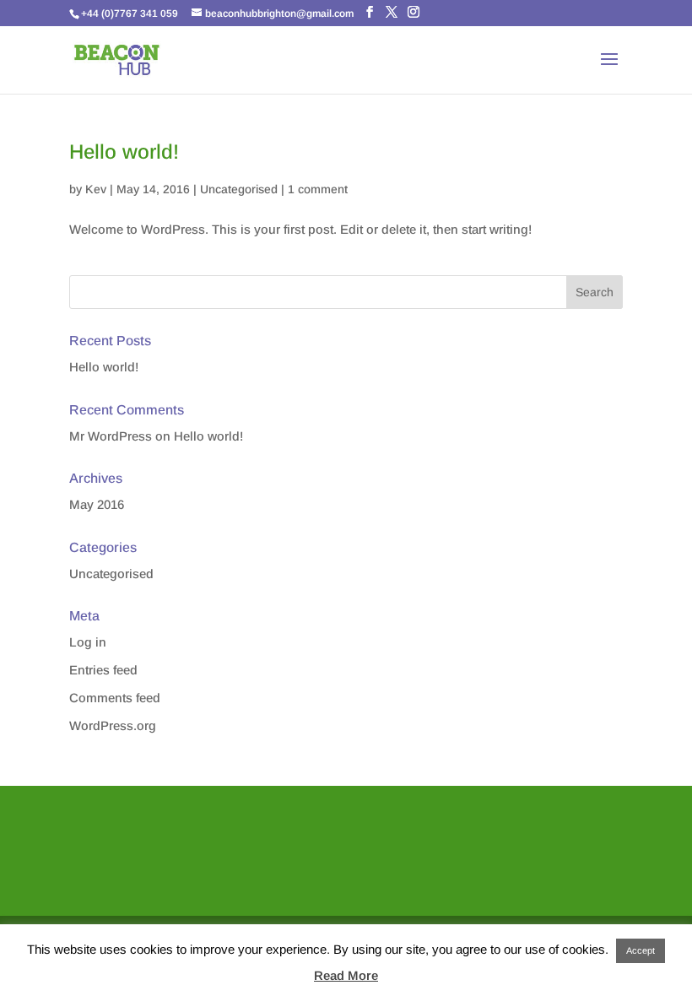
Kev (95, 189)
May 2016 (96, 504)
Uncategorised (239, 189)
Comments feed (114, 697)
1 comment (318, 189)
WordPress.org (112, 725)
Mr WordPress (110, 436)
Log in (87, 642)
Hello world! (124, 151)
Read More (346, 975)
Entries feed (103, 670)
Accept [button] (640, 950)
